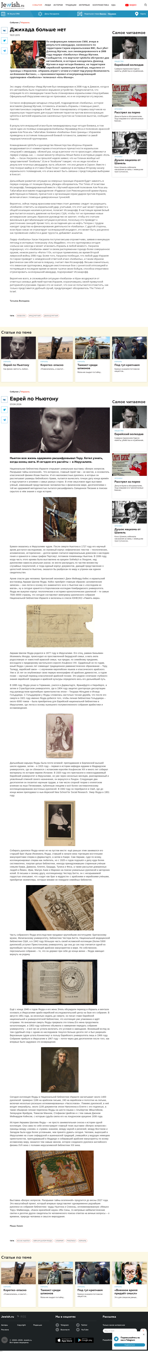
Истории (58, 5)
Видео (133, 5)
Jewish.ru (7, 1316)
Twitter (84, 1325)
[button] (4, 30)
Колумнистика (101, 5)
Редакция (37, 1325)
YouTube (84, 1330)
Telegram (65, 1325)
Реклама (5, 1330)
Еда (113, 5)
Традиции (70, 5)
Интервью (84, 5)
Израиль (25, 23)
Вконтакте (65, 1330)
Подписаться (129, 1345)
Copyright (21, 1325)
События (37, 5)
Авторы (4, 1325)
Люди (48, 5)
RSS (23, 1316)
